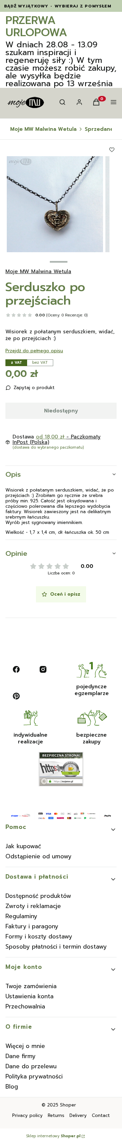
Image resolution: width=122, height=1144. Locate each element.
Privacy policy (27, 1115)
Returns (56, 1115)
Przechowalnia (25, 1006)
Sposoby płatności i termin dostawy (56, 946)
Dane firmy (20, 1056)
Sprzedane (99, 129)
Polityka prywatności (34, 1076)
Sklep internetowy (53, 1136)
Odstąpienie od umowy (38, 856)
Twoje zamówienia (31, 986)
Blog (11, 1086)
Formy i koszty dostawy (38, 936)
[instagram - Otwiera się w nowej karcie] (43, 669)
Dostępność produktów (38, 895)
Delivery (78, 1115)
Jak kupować (23, 846)
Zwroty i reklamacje (33, 906)
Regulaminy (21, 916)
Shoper (68, 1105)
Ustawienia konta (29, 996)
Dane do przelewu (31, 1066)
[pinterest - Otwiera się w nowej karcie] (16, 696)
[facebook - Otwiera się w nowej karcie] (16, 669)
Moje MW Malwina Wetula (43, 129)
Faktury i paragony (31, 926)
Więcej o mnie (25, 1046)
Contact (101, 1115)
